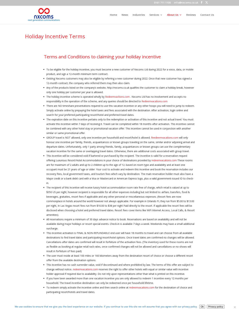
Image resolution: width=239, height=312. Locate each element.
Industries (139, 15)
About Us (172, 15)
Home (113, 15)
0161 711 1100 (162, 3)
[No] (234, 307)
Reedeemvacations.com (164, 137)
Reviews (191, 15)
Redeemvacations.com (154, 101)
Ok (202, 306)
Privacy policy (215, 306)
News (125, 15)
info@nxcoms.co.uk (186, 3)
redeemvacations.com (164, 160)
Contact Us (207, 15)
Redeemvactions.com (117, 96)
